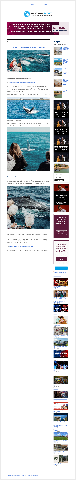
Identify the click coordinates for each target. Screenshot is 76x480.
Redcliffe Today (9, 474)
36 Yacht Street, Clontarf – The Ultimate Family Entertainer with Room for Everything (66, 71)
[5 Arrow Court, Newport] (58, 94)
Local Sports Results (65, 4)
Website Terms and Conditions (16, 475)
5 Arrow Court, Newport (58, 177)
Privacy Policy (9, 475)
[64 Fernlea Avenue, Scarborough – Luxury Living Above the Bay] (58, 51)
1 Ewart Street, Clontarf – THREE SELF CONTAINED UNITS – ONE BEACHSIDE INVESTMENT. (66, 81)
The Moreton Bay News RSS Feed (60, 272)
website (12, 252)
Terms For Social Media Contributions (33, 475)
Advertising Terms (24, 475)
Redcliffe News (33, 4)
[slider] (62, 211)
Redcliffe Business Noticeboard (43, 4)
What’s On (58, 4)
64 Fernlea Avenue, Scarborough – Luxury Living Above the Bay (66, 48)
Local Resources (53, 4)
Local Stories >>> (61, 268)
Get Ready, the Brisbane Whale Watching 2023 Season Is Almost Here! (29, 47)
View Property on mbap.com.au (59, 180)
